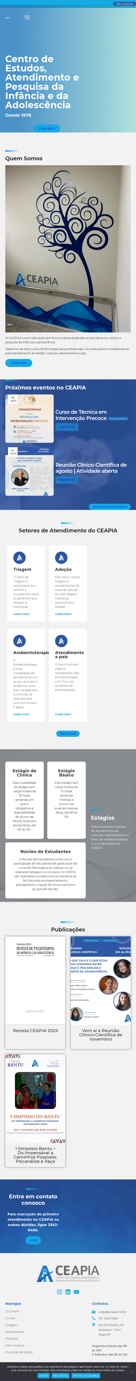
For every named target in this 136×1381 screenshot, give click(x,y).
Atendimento (14, 1332)
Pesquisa (11, 1338)
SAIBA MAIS (21, 614)
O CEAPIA (12, 1311)
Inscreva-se (67, 427)
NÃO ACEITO (60, 1375)
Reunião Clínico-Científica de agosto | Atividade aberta (91, 468)
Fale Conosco (14, 1345)
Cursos (10, 1318)
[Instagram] (59, 1292)
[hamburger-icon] (26, 17)
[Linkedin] (68, 1292)
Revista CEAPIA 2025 (35, 1030)
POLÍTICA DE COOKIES (85, 1375)
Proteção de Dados (19, 1352)
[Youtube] (76, 1292)
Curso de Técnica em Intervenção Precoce (81, 415)
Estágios (11, 1325)
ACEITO (43, 1375)
